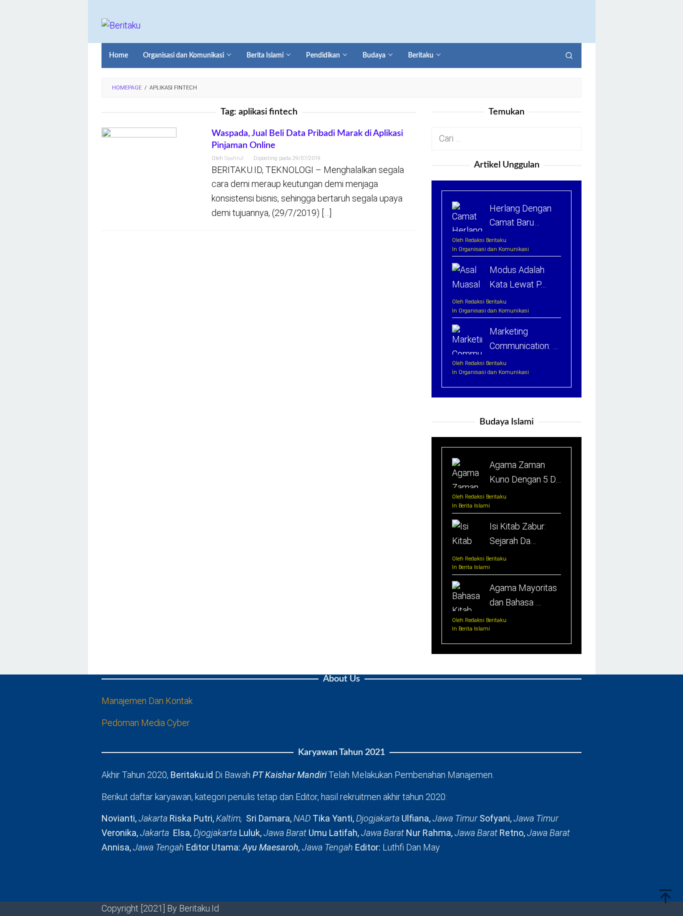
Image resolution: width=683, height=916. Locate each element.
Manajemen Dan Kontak (147, 701)
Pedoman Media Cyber (146, 723)
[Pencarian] (569, 55)
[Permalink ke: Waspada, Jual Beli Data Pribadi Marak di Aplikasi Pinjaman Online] (139, 164)
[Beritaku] (121, 25)
